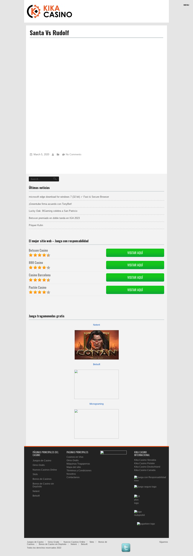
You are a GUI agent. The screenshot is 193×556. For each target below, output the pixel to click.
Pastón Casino (37, 287)
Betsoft (96, 364)
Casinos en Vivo (75, 457)
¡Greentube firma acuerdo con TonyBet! (50, 204)
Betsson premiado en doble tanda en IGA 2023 (54, 218)
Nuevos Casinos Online (45, 469)
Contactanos (73, 477)
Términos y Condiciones (79, 470)
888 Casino (36, 262)
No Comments (73, 154)
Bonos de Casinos (42, 479)
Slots (35, 474)
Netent (96, 325)
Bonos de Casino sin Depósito (52, 544)
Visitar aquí (135, 253)
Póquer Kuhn (36, 225)
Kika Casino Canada (144, 470)
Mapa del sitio (74, 467)
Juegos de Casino (42, 460)
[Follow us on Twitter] (125, 547)
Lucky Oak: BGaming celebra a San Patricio (53, 210)
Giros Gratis (39, 465)
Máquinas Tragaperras (78, 463)
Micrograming (97, 404)
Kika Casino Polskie (144, 463)
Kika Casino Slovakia (145, 460)
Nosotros (71, 474)
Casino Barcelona (40, 275)
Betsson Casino (38, 250)
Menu (186, 5)
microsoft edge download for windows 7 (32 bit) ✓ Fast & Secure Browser (69, 196)
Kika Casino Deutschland (147, 466)
